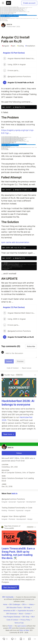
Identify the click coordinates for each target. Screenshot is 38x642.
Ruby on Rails (24, 630)
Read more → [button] (8, 434)
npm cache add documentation (15, 242)
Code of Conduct (13, 368)
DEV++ (24, 604)
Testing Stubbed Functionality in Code (16, 509)
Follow (19, 453)
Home (5, 604)
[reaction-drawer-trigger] (5, 639)
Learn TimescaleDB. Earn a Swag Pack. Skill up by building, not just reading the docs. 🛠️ (18, 553)
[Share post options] (35, 639)
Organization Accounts (25, 610)
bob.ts (9, 24)
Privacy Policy (25, 620)
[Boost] (29, 639)
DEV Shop (25, 617)
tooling (20, 46)
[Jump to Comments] (14, 639)
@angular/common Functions (18, 500)
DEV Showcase (11, 613)
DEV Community (8, 597)
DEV (10, 628)
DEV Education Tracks (14, 607)
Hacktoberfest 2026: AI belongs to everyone (18, 402)
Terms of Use (19, 623)
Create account (29, 3)
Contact (28, 613)
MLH (33, 617)
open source (21, 626)
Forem (10, 626)
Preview (20, 361)
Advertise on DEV (9, 610)
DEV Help (27, 607)
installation (30, 46)
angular (5, 46)
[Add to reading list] (22, 639)
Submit (9, 361)
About (21, 613)
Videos (31, 604)
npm (13, 46)
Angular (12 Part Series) (14, 53)
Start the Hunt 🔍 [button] (10, 587)
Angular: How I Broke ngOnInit (16, 517)
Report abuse (26, 368)
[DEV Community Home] (8, 3)
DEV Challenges (14, 604)
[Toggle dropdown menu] (35, 375)
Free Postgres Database (12, 617)
